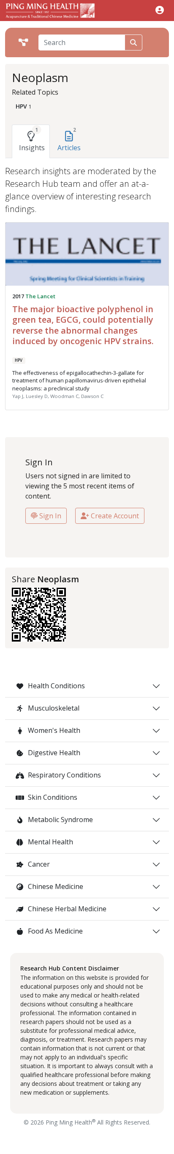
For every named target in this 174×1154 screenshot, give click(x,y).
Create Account (114, 515)
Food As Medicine (54, 931)
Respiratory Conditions (63, 775)
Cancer (38, 864)
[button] (159, 10)
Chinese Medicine (54, 886)
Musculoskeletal (52, 708)
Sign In (49, 515)
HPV (18, 360)
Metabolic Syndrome (59, 819)
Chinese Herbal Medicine (66, 908)
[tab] (31, 141)
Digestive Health (53, 752)
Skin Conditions (51, 797)
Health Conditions (55, 685)
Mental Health (49, 841)
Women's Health (53, 730)
